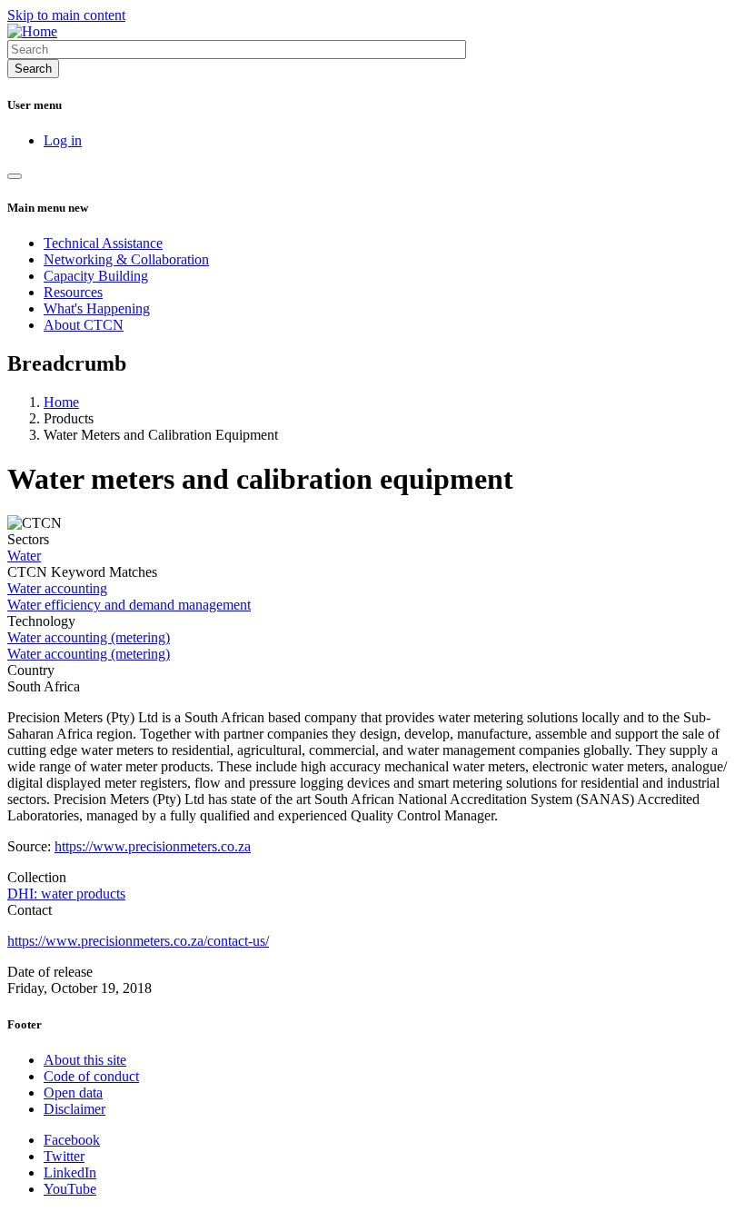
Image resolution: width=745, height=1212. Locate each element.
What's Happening (97, 308)
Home (61, 402)
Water (24, 555)
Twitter (64, 1156)
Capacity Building (96, 275)
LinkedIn (70, 1172)
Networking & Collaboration (126, 259)
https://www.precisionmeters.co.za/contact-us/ (138, 941)
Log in (63, 140)
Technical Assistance (103, 243)
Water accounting (57, 588)
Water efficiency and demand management (129, 604)
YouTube (70, 1189)
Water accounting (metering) (88, 637)
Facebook (72, 1139)
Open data (73, 1092)
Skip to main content (66, 15)
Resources (73, 292)
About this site (85, 1060)
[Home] (32, 31)
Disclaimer (74, 1109)
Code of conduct (91, 1076)
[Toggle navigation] (14, 176)
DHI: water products (66, 893)
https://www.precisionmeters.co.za (153, 846)
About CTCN (84, 325)
